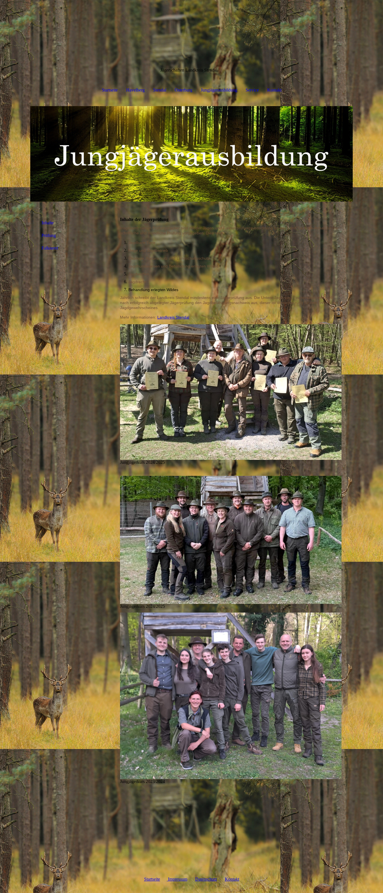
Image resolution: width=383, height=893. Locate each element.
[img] (191, 154)
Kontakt (274, 90)
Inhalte (47, 222)
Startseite (110, 90)
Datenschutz (206, 879)
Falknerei (49, 248)
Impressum (177, 879)
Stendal (159, 90)
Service (252, 90)
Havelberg (135, 90)
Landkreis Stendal (173, 317)
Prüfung (48, 235)
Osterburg (183, 90)
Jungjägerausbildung (219, 90)
